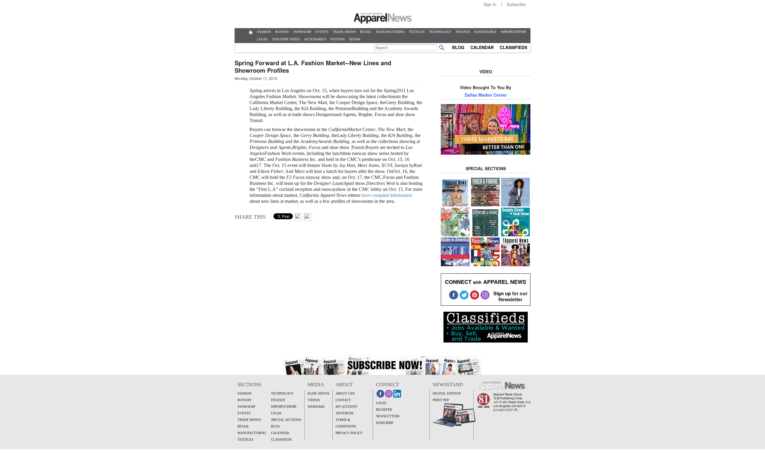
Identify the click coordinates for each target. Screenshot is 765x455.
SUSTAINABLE (485, 32)
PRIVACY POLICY (349, 433)
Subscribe (516, 4)
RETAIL (366, 32)
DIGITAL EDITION (447, 393)
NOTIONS (337, 39)
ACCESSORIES (315, 39)
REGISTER (384, 409)
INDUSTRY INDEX (286, 39)
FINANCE (463, 32)
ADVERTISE (345, 413)
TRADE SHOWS (344, 32)
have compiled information (387, 195)
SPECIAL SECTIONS (286, 419)
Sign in (490, 4)
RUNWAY (282, 32)
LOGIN (381, 403)
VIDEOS (313, 400)
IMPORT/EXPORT (514, 32)
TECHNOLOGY (440, 32)
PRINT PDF (441, 400)
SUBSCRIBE (385, 422)
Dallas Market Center (486, 95)
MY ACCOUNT (346, 406)
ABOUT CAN (345, 393)
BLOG (458, 47)
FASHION (264, 32)
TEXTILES (417, 32)
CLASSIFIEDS (513, 47)
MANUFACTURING (390, 32)
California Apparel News (383, 18)
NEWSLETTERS (388, 416)
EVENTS (322, 32)
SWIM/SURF (302, 32)
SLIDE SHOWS (318, 393)
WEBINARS (316, 406)
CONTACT (343, 400)
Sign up (502, 293)
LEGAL (262, 39)
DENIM (354, 39)
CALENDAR (482, 47)
